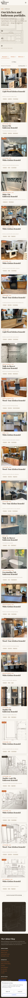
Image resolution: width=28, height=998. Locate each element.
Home (2, 8)
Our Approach (4, 971)
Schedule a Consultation (14, 926)
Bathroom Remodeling (5, 963)
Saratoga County (4, 950)
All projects (5, 56)
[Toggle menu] (25, 2)
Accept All (20, 991)
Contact (2, 972)
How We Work (4, 969)
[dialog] (14, 989)
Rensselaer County (5, 956)
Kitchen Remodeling (5, 961)
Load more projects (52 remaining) (14, 895)
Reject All (8, 991)
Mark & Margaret (4, 967)
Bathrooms (21, 56)
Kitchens (13, 56)
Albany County (4, 952)
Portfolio (3, 965)
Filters (14, 62)
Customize (14, 994)
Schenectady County (5, 954)
